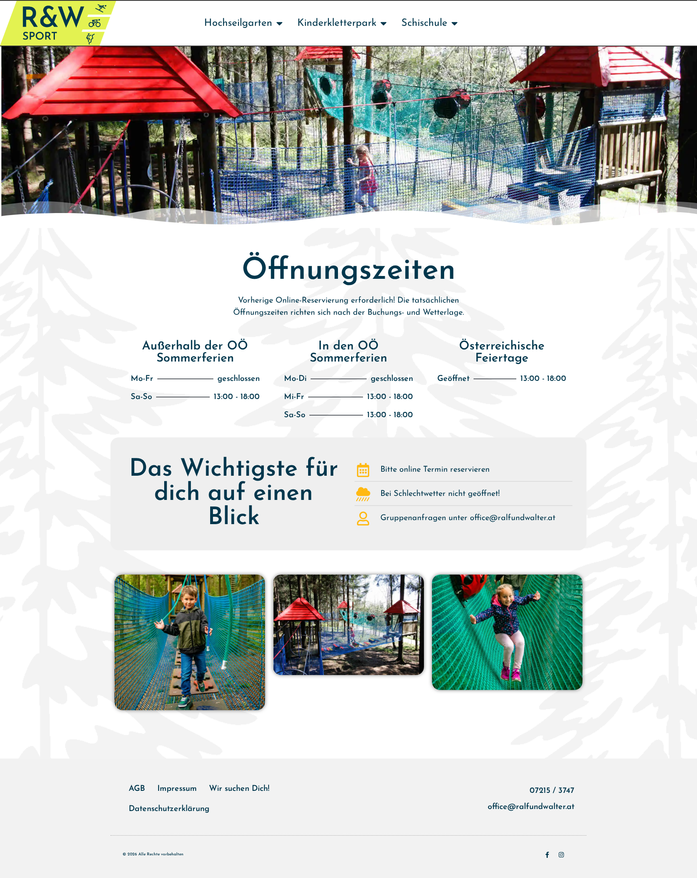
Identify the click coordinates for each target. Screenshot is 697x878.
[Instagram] (561, 855)
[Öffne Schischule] (454, 23)
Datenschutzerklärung (169, 809)
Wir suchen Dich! (239, 789)
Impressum (177, 789)
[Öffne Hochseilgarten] (279, 23)
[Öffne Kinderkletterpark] (383, 23)
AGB (137, 789)
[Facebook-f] (547, 855)
